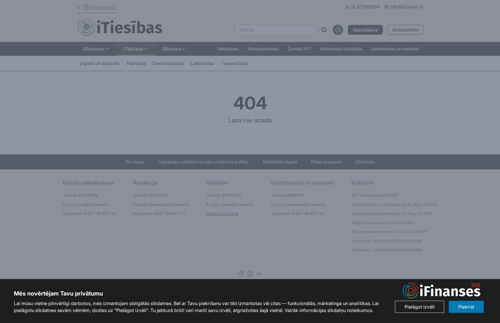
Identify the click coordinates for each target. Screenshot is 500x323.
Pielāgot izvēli (420, 307)
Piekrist (466, 307)
